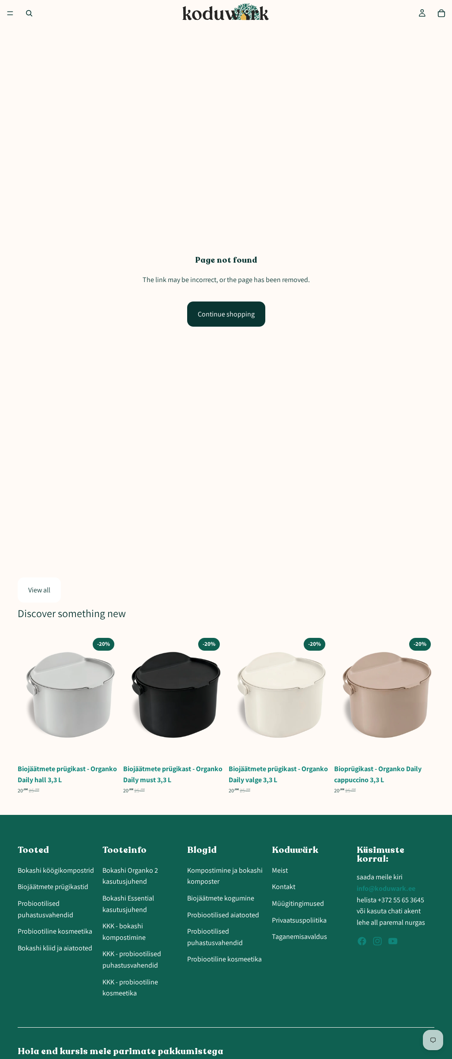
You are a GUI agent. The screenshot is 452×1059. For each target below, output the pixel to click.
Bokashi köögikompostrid (56, 870)
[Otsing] (29, 13)
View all (39, 590)
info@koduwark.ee (386, 888)
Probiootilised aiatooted (223, 915)
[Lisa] (104, 746)
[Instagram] (377, 941)
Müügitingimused (298, 903)
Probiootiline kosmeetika (55, 931)
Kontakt (283, 886)
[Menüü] (10, 13)
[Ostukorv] (441, 13)
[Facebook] (362, 941)
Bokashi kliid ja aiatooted (55, 948)
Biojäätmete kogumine (220, 898)
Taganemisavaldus (299, 936)
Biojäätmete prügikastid (53, 886)
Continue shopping (226, 314)
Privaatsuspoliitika (299, 920)
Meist (280, 870)
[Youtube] (393, 941)
